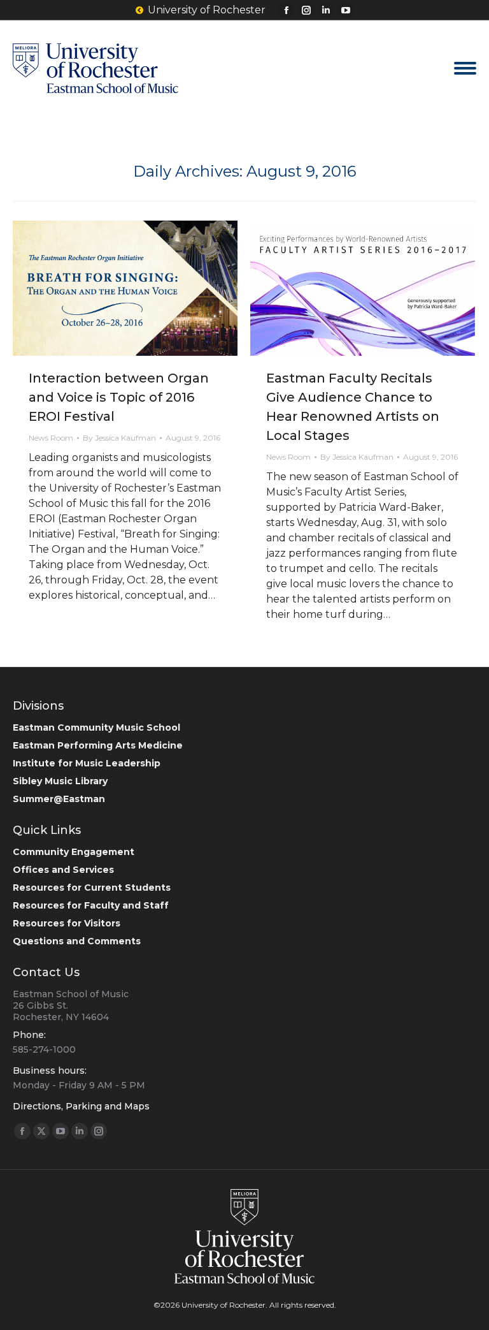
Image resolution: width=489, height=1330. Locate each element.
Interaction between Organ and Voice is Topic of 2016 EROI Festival (119, 397)
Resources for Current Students (92, 887)
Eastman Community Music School (96, 727)
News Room (51, 437)
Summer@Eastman (59, 799)
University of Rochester (207, 10)
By (119, 437)
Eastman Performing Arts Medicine (98, 745)
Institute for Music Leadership (86, 763)
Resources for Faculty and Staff (91, 905)
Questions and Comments (77, 941)
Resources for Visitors (66, 923)
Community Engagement (73, 852)
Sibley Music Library (60, 781)
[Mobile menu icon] (465, 68)
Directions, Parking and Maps (81, 1106)
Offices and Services (63, 869)
